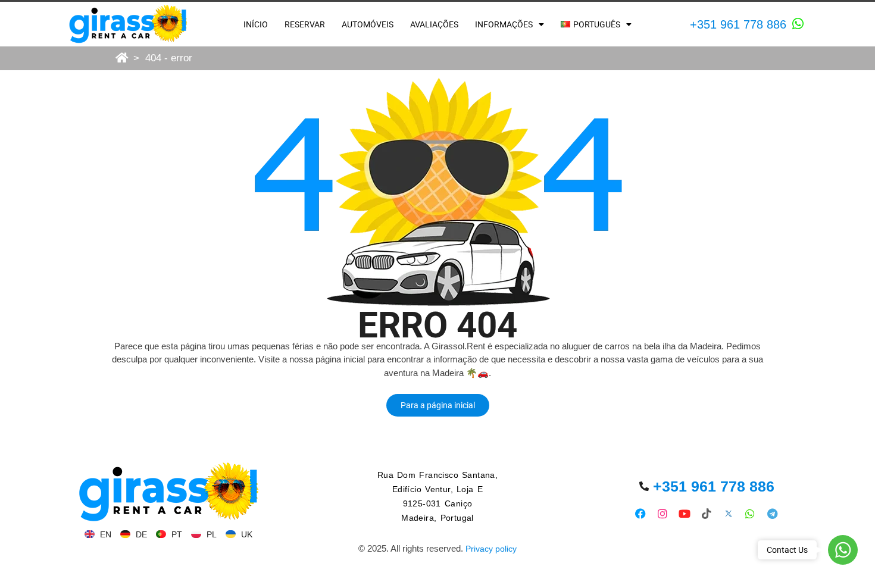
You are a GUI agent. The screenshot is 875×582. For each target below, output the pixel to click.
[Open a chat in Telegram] (772, 513)
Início (255, 24)
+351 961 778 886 (738, 24)
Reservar (305, 24)
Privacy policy (491, 548)
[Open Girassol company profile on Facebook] (640, 513)
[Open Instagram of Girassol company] (662, 513)
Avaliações (434, 24)
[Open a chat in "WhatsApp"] (798, 23)
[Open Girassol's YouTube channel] (684, 513)
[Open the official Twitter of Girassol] (728, 513)
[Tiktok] (706, 513)
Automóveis (367, 24)
